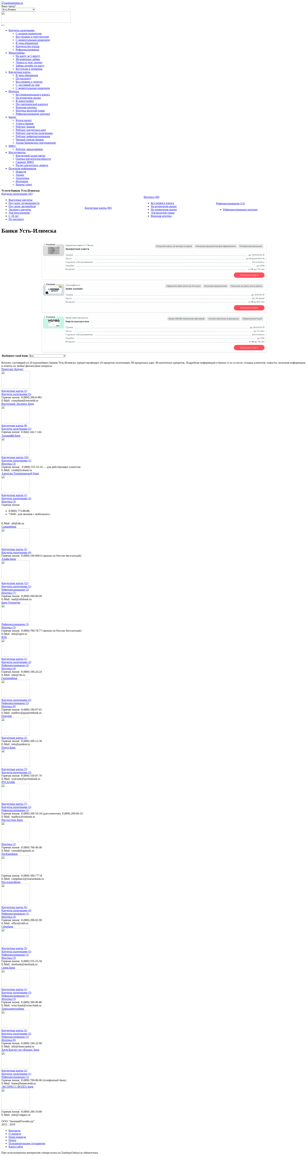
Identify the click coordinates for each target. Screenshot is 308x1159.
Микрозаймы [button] (17, 52)
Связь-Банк (8, 967)
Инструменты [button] (17, 152)
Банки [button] (12, 117)
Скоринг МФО (25, 162)
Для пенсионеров (19, 212)
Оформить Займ (249, 307)
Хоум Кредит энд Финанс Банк (20, 1049)
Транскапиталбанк (12, 1008)
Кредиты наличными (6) (16, 552)
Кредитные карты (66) (98, 207)
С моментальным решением (33, 39)
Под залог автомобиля (22, 206)
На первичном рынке (164, 209)
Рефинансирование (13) (230, 203)
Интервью (22, 181)
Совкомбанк (8, 526)
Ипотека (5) (8, 627)
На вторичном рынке (164, 206)
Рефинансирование (27, 49)
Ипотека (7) (8, 592)
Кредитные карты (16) (15, 457)
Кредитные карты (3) (14, 769)
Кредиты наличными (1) (16, 460)
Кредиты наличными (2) (16, 498)
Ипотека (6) (8, 1040)
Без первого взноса (162, 203)
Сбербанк (7, 926)
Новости (21, 171)
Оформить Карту (249, 275)
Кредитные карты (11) (14, 583)
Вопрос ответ (24, 184)
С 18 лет (14, 215)
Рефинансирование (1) (15, 624)
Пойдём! (6, 716)
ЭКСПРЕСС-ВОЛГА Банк (17, 1086)
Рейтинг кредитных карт (31, 129)
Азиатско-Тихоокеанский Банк (20, 473)
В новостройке (25, 100)
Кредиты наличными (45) (17, 193)
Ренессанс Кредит (12, 369)
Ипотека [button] (14, 91)
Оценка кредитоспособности (33, 158)
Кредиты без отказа (27, 46)
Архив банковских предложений (36, 142)
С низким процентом (29, 33)
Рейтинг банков (25, 126)
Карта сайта (16, 1146)
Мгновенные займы (28, 59)
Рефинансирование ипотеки (33, 113)
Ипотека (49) (151, 197)
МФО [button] (12, 145)
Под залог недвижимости (24, 203)
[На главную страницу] (12, 2)
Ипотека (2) (8, 844)
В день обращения (27, 43)
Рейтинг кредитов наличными (34, 133)
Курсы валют (24, 120)
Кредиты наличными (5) (16, 394)
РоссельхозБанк (10, 882)
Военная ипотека (26, 107)
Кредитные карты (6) (14, 907)
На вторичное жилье (28, 97)
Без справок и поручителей (32, 36)
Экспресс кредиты (20, 209)
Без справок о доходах (29, 81)
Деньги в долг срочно (29, 62)
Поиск (12, 1140)
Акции (20, 174)
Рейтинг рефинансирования (33, 136)
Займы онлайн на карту (30, 65)
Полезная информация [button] (22, 168)
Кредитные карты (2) (14, 549)
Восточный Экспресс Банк (17, 403)
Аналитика (22, 178)
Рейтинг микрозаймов (29, 149)
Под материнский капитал (32, 104)
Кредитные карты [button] (19, 72)
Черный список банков (30, 139)
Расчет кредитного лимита (32, 165)
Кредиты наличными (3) (16, 772)
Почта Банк (8, 747)
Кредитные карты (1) (14, 390)
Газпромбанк (9, 678)
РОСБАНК (8, 782)
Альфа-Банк (8, 558)
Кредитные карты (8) (14, 425)
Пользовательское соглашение (27, 1143)
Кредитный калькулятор (30, 155)
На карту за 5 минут (28, 55)
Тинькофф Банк (10, 435)
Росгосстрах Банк (12, 819)
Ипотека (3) (8, 463)
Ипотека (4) (8, 668)
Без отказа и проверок (29, 68)
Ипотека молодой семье (30, 110)
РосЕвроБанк (9, 853)
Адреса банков (25, 123)
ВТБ (4, 637)
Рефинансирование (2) (15, 589)
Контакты (14, 1130)
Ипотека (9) (8, 706)
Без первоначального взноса (33, 94)
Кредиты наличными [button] (21, 30)
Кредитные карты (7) (14, 803)
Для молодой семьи (162, 212)
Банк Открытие (10, 602)
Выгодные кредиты (20, 199)
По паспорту (23, 78)
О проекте (15, 1133)
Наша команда (17, 1136)
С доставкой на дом (28, 84)
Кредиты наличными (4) (16, 910)
